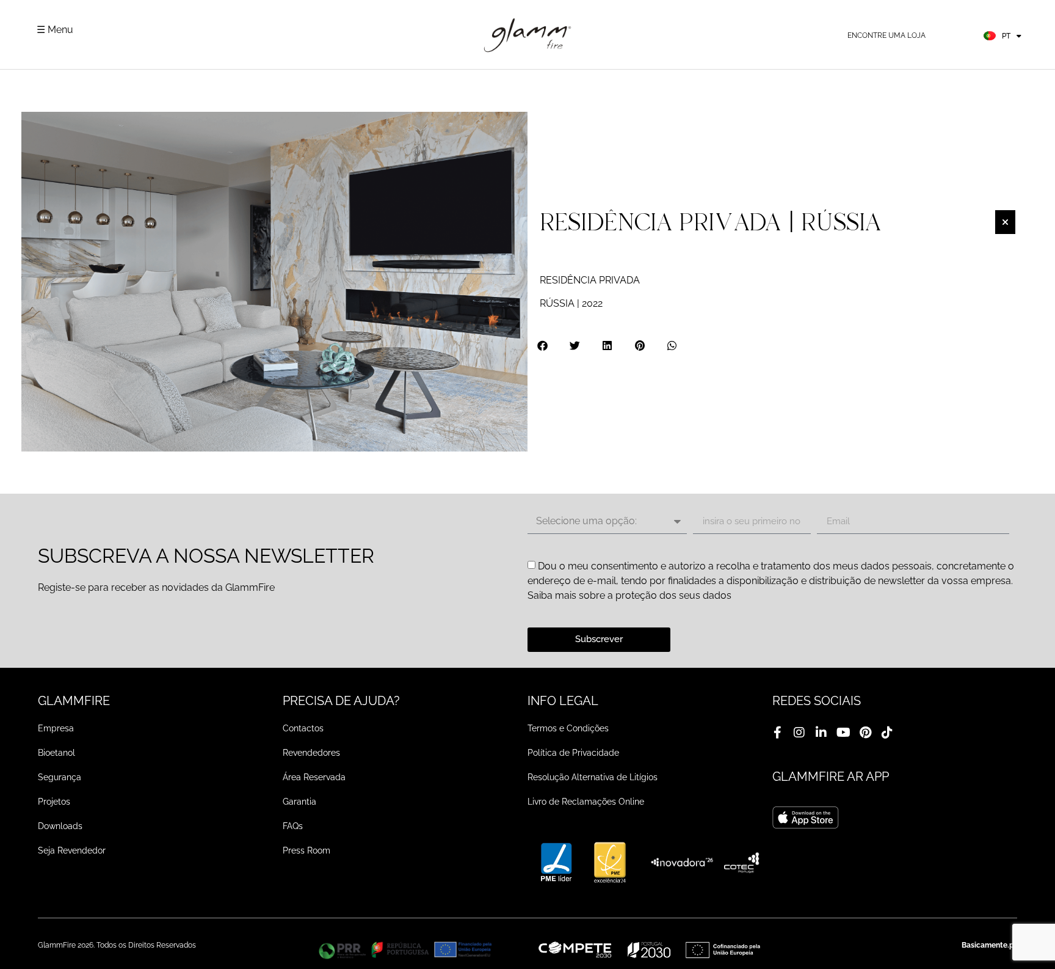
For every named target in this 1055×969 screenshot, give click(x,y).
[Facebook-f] (777, 733)
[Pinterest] (865, 733)
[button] (543, 345)
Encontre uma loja (886, 35)
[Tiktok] (887, 733)
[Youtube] (843, 733)
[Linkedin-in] (821, 733)
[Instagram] (799, 733)
